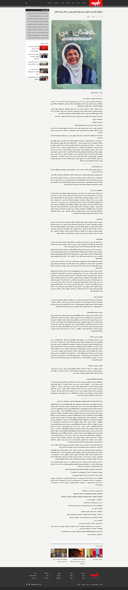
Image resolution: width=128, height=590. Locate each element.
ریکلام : (36, 584)
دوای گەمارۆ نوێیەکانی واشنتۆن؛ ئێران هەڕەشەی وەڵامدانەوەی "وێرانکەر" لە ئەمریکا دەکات (29, 13)
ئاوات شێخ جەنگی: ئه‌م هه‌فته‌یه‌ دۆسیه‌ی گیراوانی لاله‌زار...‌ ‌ (33, 72)
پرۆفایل (59, 573)
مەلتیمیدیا (46, 573)
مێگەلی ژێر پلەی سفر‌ (98, 559)
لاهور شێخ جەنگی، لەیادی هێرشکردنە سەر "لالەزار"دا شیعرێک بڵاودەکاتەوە (32, 21)
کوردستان (83, 573)
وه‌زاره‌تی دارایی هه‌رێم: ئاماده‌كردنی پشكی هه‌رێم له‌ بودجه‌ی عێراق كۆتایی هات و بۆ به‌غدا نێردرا (27, 24)
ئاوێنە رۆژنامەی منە (28, 6)
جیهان (83, 578)
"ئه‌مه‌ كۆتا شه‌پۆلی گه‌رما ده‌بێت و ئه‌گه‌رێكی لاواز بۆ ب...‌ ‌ (33, 64)
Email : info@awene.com (94, 578)
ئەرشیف (78, 584)
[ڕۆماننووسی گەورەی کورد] (59, 553)
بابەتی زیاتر (100, 546)
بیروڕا (73, 3)
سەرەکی (101, 584)
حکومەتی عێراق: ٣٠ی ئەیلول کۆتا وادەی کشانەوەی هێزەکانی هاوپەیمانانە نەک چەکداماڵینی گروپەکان (27, 35)
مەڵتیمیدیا (49, 3)
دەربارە (38, 6)
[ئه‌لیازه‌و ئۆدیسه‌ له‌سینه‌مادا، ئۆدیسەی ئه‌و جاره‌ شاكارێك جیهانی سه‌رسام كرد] (76, 553)
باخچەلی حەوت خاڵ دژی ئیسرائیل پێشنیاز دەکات (38, 16)
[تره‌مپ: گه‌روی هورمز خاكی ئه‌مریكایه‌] (43, 78)
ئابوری (62, 3)
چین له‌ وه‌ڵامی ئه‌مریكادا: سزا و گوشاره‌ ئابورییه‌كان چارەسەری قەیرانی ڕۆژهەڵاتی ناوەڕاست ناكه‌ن (27, 27)
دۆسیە (35, 573)
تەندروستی (56, 3)
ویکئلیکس (58, 575)
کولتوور (67, 3)
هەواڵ (83, 3)
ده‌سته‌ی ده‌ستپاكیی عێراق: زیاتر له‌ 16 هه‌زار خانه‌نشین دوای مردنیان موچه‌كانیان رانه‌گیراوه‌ (29, 19)
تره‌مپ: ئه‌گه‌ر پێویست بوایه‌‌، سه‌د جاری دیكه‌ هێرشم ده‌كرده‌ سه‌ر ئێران (33, 32)
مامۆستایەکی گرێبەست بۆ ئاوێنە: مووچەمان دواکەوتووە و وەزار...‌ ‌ (33, 49)
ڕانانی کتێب (46, 578)
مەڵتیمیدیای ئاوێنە (32, 575)
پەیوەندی (34, 6)
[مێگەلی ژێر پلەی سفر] (94, 553)
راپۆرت (78, 3)
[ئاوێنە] (95, 3)
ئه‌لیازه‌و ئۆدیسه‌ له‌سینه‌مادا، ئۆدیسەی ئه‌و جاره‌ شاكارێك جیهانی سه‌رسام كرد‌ (77, 562)
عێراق (84, 575)
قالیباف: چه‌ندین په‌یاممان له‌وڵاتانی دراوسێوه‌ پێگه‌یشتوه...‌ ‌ (33, 56)
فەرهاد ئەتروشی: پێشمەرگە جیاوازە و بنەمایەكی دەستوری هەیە (34, 38)
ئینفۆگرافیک (58, 578)
